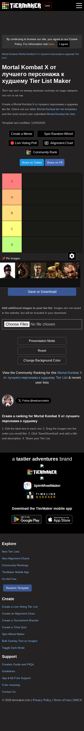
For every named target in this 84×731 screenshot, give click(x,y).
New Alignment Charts (15, 558)
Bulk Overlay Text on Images (19, 640)
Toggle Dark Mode (13, 647)
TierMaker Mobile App (15, 572)
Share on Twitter (32, 162)
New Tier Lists (10, 551)
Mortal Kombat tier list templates (57, 109)
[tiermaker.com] (21, 5)
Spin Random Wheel (58, 133)
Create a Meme (21, 133)
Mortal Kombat (9, 54)
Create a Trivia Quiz (14, 627)
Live (47, 5)
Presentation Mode (42, 341)
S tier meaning (11, 684)
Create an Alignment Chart (18, 613)
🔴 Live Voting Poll (23, 143)
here (51, 44)
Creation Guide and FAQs (18, 664)
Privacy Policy (42, 700)
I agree (63, 44)
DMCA (77, 700)
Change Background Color (42, 360)
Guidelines (8, 671)
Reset (42, 350)
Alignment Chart (61, 143)
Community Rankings (15, 565)
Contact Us (9, 691)
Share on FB (55, 162)
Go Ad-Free (9, 578)
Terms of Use (62, 700)
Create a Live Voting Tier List (20, 606)
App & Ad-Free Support (16, 678)
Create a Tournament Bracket (20, 620)
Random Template (17, 587)
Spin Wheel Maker (13, 634)
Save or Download (42, 292)
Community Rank (45, 152)
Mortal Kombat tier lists (61, 114)
